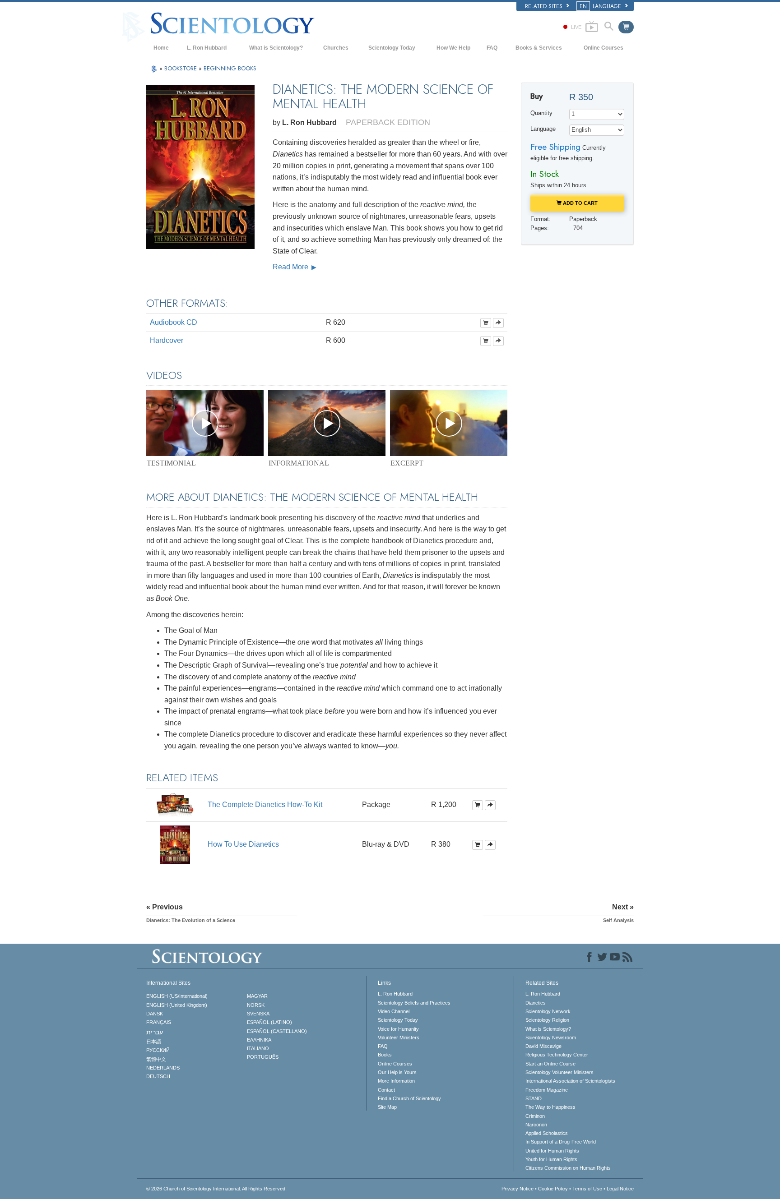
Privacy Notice (517, 1188)
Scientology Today (391, 48)
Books (385, 1054)
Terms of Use (587, 1188)
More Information (396, 1081)
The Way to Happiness (550, 1107)
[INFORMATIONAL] (326, 423)
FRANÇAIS (158, 1022)
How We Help (453, 48)
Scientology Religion (547, 1020)
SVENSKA (258, 1013)
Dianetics (535, 1002)
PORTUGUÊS (263, 1057)
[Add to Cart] (485, 323)
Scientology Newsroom (550, 1037)
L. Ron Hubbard (207, 48)
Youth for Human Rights (551, 1159)
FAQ (492, 48)
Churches (335, 48)
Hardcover (166, 340)
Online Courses (603, 48)
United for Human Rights (552, 1150)
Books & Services (538, 48)
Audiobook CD (173, 322)
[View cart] (626, 27)
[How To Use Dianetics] (175, 844)
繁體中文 (156, 1059)
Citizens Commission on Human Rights (568, 1168)
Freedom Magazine (546, 1090)
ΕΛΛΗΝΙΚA (259, 1039)
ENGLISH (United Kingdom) (176, 1005)
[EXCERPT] (448, 423)
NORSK (256, 1005)
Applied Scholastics (546, 1133)
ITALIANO (258, 1048)
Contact (386, 1090)
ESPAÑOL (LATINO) (269, 1022)
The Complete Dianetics (265, 804)
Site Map (387, 1107)
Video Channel (393, 1011)
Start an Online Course (550, 1063)
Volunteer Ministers (398, 1037)
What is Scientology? (276, 48)
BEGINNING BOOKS (230, 68)
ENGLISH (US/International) (177, 996)
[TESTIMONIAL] (205, 423)
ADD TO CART (580, 203)
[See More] (498, 323)
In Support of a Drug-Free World (560, 1141)
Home (161, 48)
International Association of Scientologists (570, 1081)
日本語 (153, 1041)
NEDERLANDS (163, 1067)
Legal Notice (620, 1188)
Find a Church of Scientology (409, 1098)
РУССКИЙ (158, 1050)
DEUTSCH (158, 1076)
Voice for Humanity (398, 1029)
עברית (154, 1032)
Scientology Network (548, 1011)
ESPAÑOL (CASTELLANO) (277, 1031)
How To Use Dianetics (243, 844)
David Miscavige (543, 1046)
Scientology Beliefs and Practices (414, 1002)
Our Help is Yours (397, 1072)
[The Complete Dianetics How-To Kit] (175, 804)
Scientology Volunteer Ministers (559, 1072)
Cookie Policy (553, 1188)
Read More (291, 267)
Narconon (536, 1124)
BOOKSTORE (181, 68)
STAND (533, 1098)
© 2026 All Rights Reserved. (216, 1188)
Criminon (535, 1116)
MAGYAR (257, 996)
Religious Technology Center (556, 1054)
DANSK (154, 1013)
